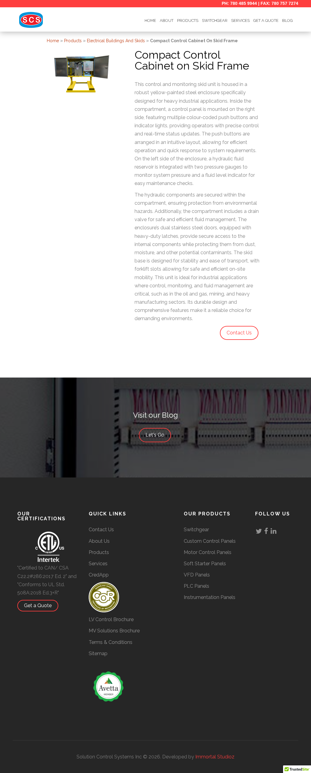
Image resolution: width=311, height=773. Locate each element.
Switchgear (196, 529)
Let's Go (154, 435)
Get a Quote (38, 605)
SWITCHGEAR (214, 20)
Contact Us (101, 529)
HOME (150, 20)
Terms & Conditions (110, 642)
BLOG (287, 20)
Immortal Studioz (214, 757)
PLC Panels (196, 586)
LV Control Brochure (111, 619)
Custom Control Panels (210, 541)
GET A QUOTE (266, 20)
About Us (99, 541)
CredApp (99, 575)
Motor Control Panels (207, 552)
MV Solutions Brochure (114, 631)
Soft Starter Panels (205, 563)
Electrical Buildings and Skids (116, 40)
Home (53, 40)
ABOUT (166, 20)
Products (187, 20)
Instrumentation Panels (209, 597)
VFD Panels (197, 575)
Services (240, 20)
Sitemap (98, 653)
